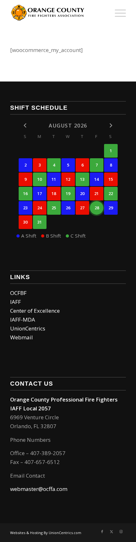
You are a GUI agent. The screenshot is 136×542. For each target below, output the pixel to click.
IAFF (15, 301)
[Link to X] (111, 531)
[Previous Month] (25, 125)
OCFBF (18, 293)
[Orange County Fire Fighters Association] (56, 12)
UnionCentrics (27, 328)
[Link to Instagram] (121, 531)
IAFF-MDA (22, 319)
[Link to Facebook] (102, 531)
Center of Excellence (35, 310)
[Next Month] (111, 125)
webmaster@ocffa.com (38, 489)
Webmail (21, 337)
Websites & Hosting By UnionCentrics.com (45, 532)
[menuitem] (117, 12)
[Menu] (117, 12)
